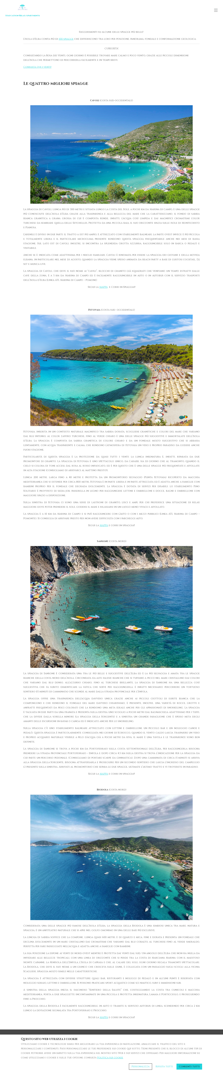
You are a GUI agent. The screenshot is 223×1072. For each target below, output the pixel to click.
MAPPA (103, 287)
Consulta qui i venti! (37, 67)
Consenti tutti (189, 1066)
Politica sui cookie (110, 1057)
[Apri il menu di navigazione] (216, 10)
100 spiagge (66, 39)
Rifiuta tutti (164, 1066)
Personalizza (140, 1066)
